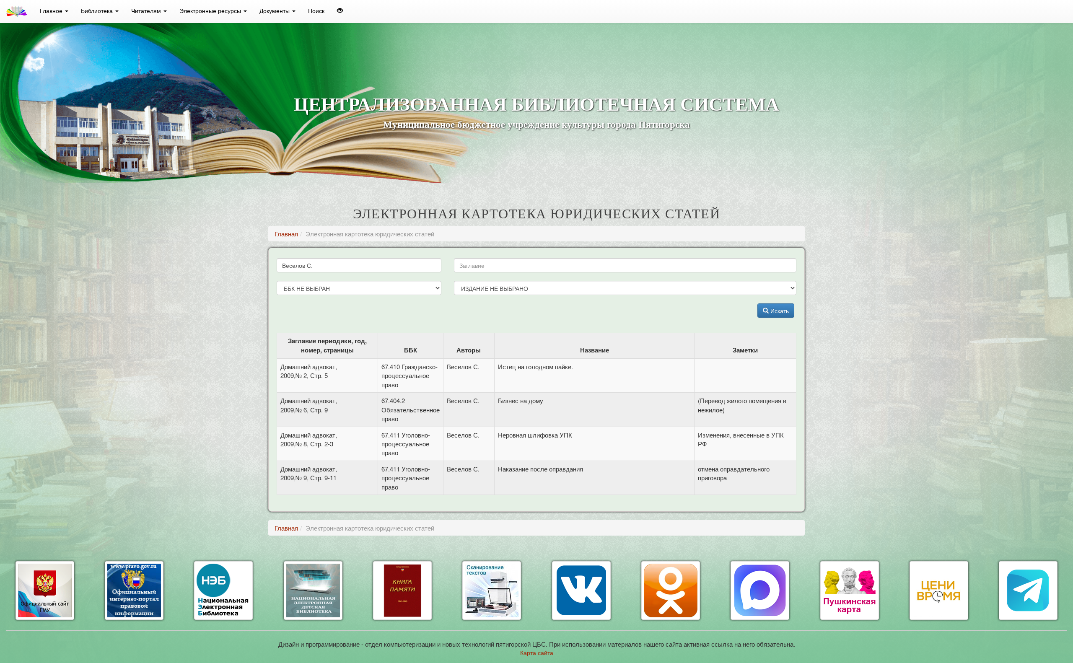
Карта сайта (536, 652)
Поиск (316, 10)
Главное (52, 10)
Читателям (147, 10)
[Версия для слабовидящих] (340, 10)
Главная (286, 233)
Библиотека (97, 10)
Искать (779, 310)
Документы (275, 10)
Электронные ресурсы (211, 10)
